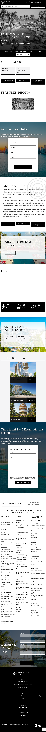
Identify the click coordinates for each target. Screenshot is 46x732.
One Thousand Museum (6, 618)
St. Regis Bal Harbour (5, 524)
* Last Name (13, 147)
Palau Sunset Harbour (35, 553)
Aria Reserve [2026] (20, 522)
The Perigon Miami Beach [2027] (23, 555)
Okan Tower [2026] (5, 616)
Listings (16, 51)
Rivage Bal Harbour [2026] (7, 522)
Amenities (31, 51)
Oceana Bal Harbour (5, 519)
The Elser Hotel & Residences (7, 619)
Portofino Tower (34, 546)
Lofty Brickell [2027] (5, 554)
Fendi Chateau (34, 603)
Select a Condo (21, 54)
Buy (10, 696)
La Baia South (4, 536)
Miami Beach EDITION (21, 569)
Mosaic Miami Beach (20, 554)
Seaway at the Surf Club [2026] (37, 607)
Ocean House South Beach (36, 540)
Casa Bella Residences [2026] (7, 603)
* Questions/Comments (25, 650)
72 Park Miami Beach (20, 577)
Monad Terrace (34, 560)
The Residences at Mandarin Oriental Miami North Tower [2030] (7, 565)
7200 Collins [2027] (20, 576)
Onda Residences (5, 537)
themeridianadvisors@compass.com (23, 684)
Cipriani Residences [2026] (7, 553)
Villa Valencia (4, 588)
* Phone (12, 157)
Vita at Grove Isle (5, 579)
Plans (21, 51)
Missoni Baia (18, 529)
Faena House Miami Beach (21, 566)
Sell (13, 696)
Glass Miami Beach (35, 532)
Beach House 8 (19, 561)
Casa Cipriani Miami (20, 564)
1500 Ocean (18, 609)
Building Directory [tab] (34, 503)
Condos (17, 696)
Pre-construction (30, 696)
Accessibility (18, 725)
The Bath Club (19, 550)
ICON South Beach (35, 533)
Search (38, 6)
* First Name (13, 142)
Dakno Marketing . (21, 728)
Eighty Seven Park (20, 579)
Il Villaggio (18, 611)
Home (6, 696)
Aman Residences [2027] (21, 559)
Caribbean (18, 562)
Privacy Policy (13, 725)
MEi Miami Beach (19, 552)
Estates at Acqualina (35, 590)
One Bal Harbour (5, 520)
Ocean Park (33, 542)
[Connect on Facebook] (23, 707)
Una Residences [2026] (6, 572)
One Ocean (33, 544)
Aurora (32, 586)
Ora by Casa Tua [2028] (6, 556)
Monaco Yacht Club (20, 581)
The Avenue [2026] (5, 589)
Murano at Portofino (35, 539)
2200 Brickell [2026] (5, 549)
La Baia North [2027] (5, 534)
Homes (22, 696)
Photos (11, 51)
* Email (11, 152)
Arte (32, 601)
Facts (6, 51)
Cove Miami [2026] (20, 524)
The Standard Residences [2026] (38, 573)
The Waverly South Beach (36, 561)
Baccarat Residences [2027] (7, 551)
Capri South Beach (35, 556)
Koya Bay (33, 581)
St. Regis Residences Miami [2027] (8, 558)
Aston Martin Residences (6, 601)
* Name (11, 462)
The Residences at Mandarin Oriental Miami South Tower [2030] (7, 569)
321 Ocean (33, 522)
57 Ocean (18, 548)
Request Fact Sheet (10, 253)
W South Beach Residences (22, 606)
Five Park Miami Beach (35, 558)
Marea (32, 535)
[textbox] (16, 6)
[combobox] (15, 6)
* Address (12, 452)
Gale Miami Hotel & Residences (8, 614)
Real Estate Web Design (10, 728)
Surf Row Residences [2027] (37, 613)
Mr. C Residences (5, 577)
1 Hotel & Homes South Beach (22, 592)
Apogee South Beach (35, 523)
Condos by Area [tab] (11, 503)
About (26, 51)
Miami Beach (17, 200)
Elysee (17, 530)
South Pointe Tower (35, 547)
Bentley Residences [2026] (36, 588)
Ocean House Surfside (35, 605)
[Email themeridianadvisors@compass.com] (27, 2)
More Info (38, 51)
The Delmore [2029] (35, 615)
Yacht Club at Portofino (36, 549)
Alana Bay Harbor (5, 529)
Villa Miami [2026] (20, 535)
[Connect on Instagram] (20, 707)
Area (36, 696)
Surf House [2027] (34, 612)
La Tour (17, 568)
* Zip (11, 457)
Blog (40, 696)
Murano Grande (34, 537)
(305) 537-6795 (23, 683)
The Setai (18, 601)
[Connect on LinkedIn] (26, 707)
